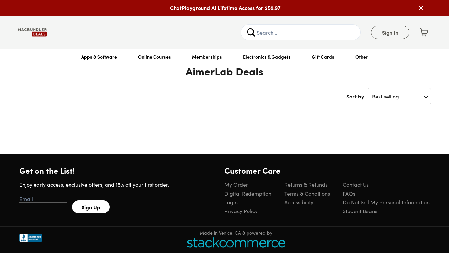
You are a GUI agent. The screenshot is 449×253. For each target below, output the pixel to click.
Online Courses (154, 56)
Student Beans (360, 210)
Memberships (207, 56)
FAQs (349, 193)
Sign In (390, 32)
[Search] (251, 32)
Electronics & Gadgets (267, 56)
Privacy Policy (241, 210)
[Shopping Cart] (424, 32)
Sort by (355, 96)
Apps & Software (99, 56)
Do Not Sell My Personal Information (386, 202)
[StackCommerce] (236, 242)
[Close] (421, 7)
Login (231, 202)
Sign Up (91, 207)
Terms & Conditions (307, 193)
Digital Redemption (248, 193)
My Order (236, 184)
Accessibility (298, 202)
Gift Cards (323, 56)
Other (361, 56)
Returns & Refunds (306, 184)
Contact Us (356, 184)
